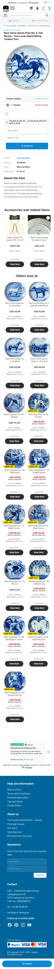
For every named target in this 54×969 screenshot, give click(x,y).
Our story (12, 828)
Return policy (14, 790)
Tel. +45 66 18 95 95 (17, 907)
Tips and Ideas (14, 802)
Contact (12, 884)
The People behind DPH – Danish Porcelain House (24, 822)
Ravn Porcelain (23, 158)
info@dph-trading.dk (18, 913)
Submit (40, 875)
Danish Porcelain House (13, 8)
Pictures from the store (19, 836)
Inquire (29, 964)
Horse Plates (4, 25)
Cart (49, 10)
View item (15, 264)
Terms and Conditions (18, 794)
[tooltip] (14, 239)
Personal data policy (17, 798)
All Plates (22, 26)
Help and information (20, 783)
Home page (11, 26)
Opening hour (14, 832)
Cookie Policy (14, 806)
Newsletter (14, 844)
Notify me (28, 146)
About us (13, 814)
